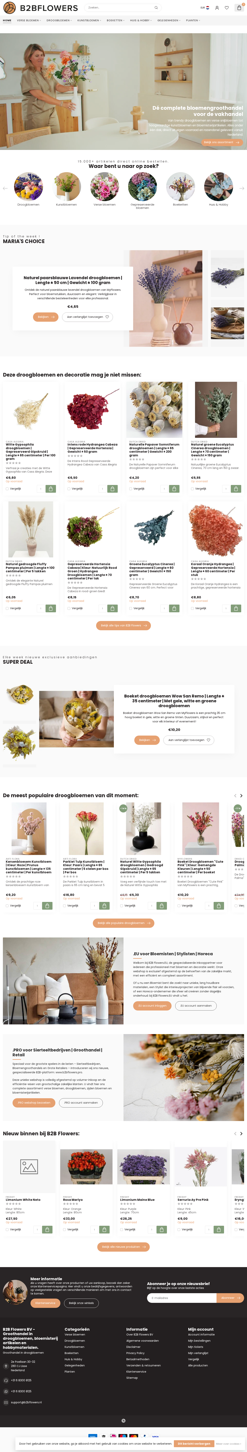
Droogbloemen (58, 20)
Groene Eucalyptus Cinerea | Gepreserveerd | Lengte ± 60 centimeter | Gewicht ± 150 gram (152, 569)
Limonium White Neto (23, 1200)
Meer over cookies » (228, 1443)
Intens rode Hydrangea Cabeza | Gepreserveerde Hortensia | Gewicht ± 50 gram (93, 448)
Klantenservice (45, 1303)
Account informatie (201, 1334)
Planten (192, 20)
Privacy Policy (135, 1353)
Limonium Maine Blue (137, 1200)
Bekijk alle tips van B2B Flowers (121, 625)
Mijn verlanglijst (198, 1353)
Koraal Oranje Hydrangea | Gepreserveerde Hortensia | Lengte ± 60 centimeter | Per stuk (213, 569)
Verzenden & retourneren (143, 1365)
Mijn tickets (195, 1347)
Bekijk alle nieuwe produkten (121, 1247)
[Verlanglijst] (227, 8)
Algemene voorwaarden (142, 1341)
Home (7, 20)
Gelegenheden (167, 20)
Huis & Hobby (140, 20)
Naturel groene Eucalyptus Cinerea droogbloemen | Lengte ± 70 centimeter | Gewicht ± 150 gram (212, 450)
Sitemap (132, 1378)
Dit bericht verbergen (194, 1444)
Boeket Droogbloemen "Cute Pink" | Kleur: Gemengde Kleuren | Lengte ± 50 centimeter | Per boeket (200, 867)
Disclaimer (133, 1347)
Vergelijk (15, 488)
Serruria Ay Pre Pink (193, 1200)
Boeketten (114, 20)
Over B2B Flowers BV (139, 1334)
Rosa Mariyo (73, 1200)
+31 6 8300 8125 (21, 1380)
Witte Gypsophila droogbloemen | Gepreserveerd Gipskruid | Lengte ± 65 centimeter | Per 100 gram (30, 452)
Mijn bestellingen (199, 1341)
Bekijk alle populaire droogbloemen (121, 923)
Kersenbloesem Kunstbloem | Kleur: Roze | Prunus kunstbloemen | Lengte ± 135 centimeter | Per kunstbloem (29, 867)
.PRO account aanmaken (81, 1103)
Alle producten (198, 1365)
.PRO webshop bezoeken (34, 1103)
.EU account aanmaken (196, 1006)
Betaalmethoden (137, 1359)
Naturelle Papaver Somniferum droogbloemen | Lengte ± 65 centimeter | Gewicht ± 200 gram (154, 450)
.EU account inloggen (152, 1006)
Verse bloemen (28, 20)
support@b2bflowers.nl (26, 1402)
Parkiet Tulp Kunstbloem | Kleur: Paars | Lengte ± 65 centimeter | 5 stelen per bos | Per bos (85, 867)
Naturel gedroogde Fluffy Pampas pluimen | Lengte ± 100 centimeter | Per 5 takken (30, 567)
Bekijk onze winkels (81, 1303)
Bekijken (43, 317)
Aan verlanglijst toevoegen (85, 317)
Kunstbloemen (88, 20)
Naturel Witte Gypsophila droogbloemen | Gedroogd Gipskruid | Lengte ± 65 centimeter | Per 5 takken (141, 867)
